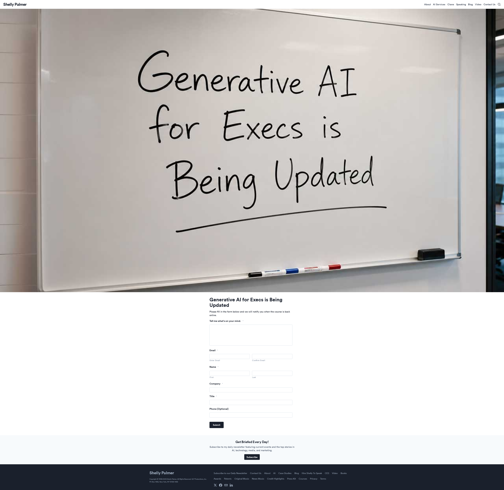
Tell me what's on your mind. (226, 320)
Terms (323, 478)
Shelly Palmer (161, 472)
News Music (258, 478)
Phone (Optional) (219, 408)
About (427, 4)
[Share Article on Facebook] (220, 485)
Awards (217, 478)
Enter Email (215, 360)
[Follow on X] (215, 485)
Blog (470, 4)
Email (213, 350)
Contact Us (489, 4)
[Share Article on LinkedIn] (231, 485)
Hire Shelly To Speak (312, 473)
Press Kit (291, 478)
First (212, 377)
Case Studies (285, 473)
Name (214, 366)
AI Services (439, 4)
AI (274, 473)
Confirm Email (258, 360)
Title (213, 396)
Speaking (461, 4)
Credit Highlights (275, 478)
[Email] (226, 485)
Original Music (241, 478)
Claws (450, 4)
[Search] (499, 4)
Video (478, 4)
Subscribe (252, 457)
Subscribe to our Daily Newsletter (230, 473)
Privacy (313, 478)
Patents (228, 478)
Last (254, 377)
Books (344, 473)
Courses (303, 478)
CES (327, 473)
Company (216, 383)
